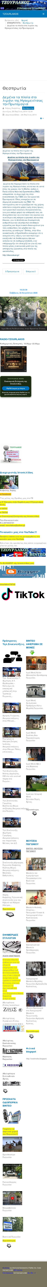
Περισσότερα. (32, 809)
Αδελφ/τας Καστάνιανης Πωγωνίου (9, 1043)
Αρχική (24, 20)
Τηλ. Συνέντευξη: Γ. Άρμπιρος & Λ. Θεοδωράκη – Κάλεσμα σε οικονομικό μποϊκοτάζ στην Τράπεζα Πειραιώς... (11, 687)
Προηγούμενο (12, 271)
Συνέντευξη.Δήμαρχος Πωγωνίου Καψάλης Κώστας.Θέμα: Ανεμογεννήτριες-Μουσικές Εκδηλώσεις (13, 869)
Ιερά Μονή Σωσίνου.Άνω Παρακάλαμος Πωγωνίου (33, 736)
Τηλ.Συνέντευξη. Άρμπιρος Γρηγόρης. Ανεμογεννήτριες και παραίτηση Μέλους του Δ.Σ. (11, 836)
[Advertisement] (23, 56)
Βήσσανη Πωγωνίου (7, 1057)
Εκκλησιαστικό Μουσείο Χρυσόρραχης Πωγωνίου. (32, 948)
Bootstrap (6, 1268)
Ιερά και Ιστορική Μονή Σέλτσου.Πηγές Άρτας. (34, 798)
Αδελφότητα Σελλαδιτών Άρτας (9, 1076)
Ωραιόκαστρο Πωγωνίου (9, 1155)
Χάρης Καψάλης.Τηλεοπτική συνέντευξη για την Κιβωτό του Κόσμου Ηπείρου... (12, 899)
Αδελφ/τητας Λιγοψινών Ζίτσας (11, 1019)
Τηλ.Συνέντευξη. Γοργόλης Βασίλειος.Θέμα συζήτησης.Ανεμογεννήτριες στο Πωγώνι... (16, 805)
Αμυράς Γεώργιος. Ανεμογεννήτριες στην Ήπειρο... (11, 718)
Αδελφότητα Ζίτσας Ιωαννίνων (11, 1003)
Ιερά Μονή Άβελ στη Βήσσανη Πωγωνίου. (33, 766)
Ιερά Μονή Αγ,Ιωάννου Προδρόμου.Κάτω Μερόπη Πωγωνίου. (34, 704)
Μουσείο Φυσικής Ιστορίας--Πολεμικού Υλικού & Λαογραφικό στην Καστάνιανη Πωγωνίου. (35, 914)
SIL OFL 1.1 (32, 1273)
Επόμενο (30, 271)
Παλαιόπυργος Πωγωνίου (9, 1183)
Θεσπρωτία (28, 23)
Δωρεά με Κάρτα (15, 388)
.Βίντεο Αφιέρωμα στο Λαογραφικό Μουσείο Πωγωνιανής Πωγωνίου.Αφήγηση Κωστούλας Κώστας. (35, 1016)
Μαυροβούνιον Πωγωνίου (9, 1209)
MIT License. (18, 1270)
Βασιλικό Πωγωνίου (11, 1236)
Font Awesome (8, 1273)
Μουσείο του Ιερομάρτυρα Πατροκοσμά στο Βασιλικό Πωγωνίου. (33, 878)
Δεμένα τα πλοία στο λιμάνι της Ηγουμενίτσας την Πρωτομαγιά (23, 100)
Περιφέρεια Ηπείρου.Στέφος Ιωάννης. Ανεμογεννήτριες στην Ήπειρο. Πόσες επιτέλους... (11, 745)
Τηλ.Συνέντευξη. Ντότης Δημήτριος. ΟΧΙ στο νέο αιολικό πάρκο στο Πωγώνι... (12, 776)
